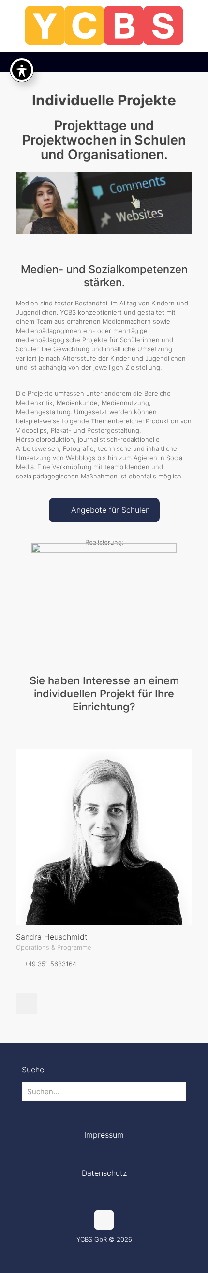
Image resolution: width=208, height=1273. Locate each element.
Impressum (104, 1135)
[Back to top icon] (104, 1220)
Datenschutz (104, 1173)
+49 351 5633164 (50, 964)
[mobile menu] (195, 19)
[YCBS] (104, 25)
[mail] (26, 1003)
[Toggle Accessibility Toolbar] (21, 70)
